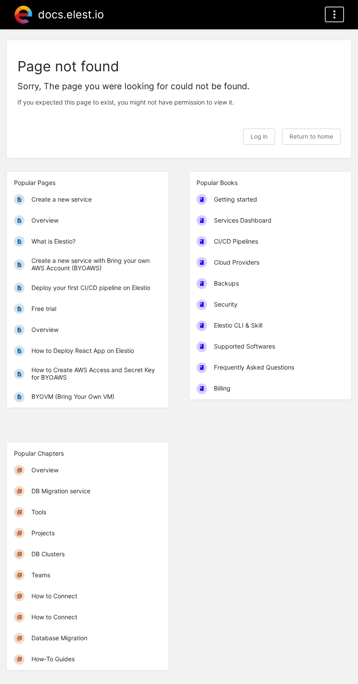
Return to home (311, 136)
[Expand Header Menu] (334, 14)
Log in (259, 136)
